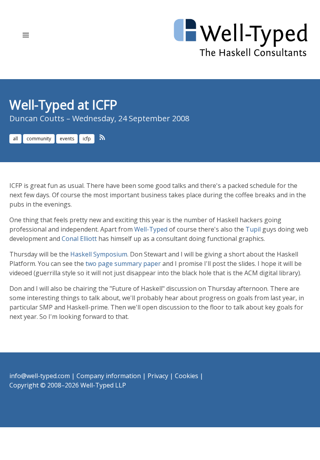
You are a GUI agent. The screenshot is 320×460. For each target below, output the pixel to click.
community (39, 138)
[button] (25, 35)
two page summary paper (123, 263)
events (67, 138)
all (15, 138)
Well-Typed (150, 229)
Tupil (253, 229)
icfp (87, 138)
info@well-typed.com (39, 376)
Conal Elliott (79, 238)
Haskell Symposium (98, 254)
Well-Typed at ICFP (63, 104)
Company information (108, 376)
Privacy (158, 376)
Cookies (186, 376)
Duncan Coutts (36, 118)
